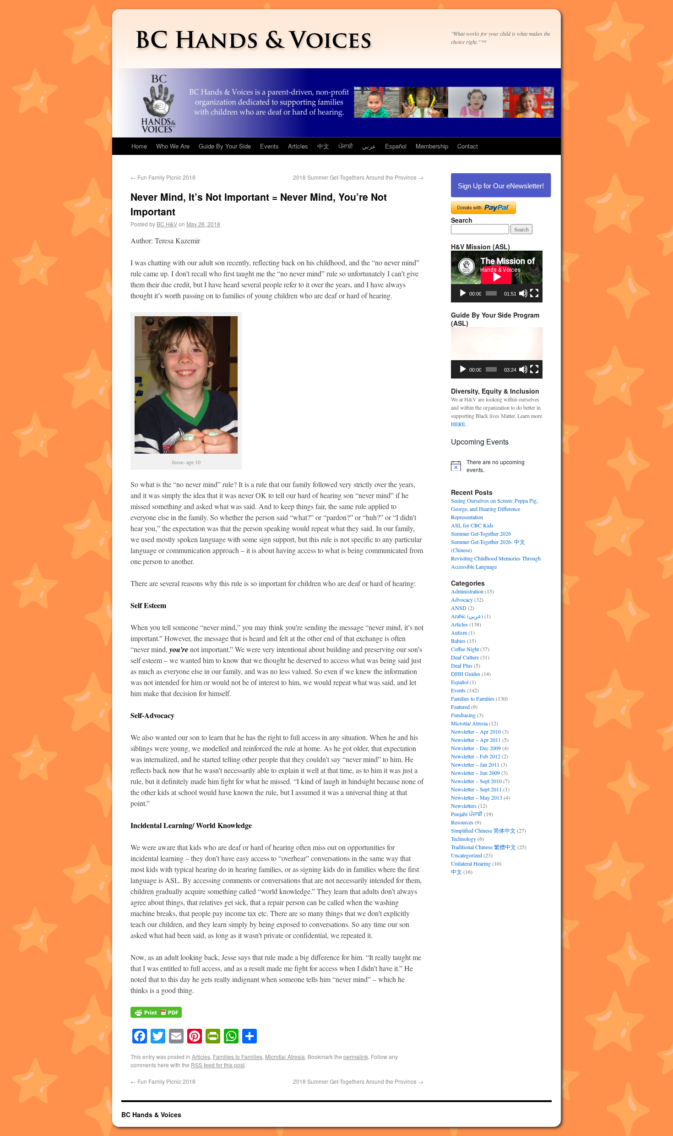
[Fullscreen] (534, 293)
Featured (460, 706)
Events (269, 146)
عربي (369, 146)
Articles (298, 146)
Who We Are (173, 146)
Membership (432, 146)
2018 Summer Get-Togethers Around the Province (358, 177)
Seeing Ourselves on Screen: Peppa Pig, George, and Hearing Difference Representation (494, 509)
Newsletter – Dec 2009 (476, 748)
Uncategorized (466, 855)
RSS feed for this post (217, 1065)
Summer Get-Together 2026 (481, 533)
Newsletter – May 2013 (476, 797)
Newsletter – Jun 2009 (475, 772)
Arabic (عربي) (467, 616)
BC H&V (167, 224)
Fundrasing (463, 715)
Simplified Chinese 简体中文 (483, 830)
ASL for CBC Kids (472, 525)
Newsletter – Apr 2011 (476, 739)
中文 (323, 146)
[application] (497, 276)
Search (461, 220)
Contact (467, 146)
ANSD (459, 607)
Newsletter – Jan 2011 (475, 764)
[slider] (491, 369)
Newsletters (464, 805)
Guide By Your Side (225, 146)
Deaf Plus (461, 665)
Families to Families (237, 1056)
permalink (355, 1056)
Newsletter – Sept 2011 (476, 789)
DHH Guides (465, 673)
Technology (463, 838)
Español (396, 146)
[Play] (462, 293)
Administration (467, 591)
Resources (462, 822)
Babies (458, 640)
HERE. (459, 424)
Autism (459, 632)
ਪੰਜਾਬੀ (345, 146)
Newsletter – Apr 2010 (476, 731)
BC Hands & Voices (151, 1114)
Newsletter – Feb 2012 (475, 756)
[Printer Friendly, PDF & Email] (156, 1016)
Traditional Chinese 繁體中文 (483, 847)
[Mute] (523, 293)
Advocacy (462, 599)
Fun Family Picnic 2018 (162, 177)
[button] (496, 353)
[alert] (497, 465)
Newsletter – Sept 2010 (476, 781)
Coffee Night (465, 649)
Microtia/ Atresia (285, 1056)
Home (139, 146)
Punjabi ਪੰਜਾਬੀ (467, 814)
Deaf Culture (465, 657)
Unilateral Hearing (471, 863)
